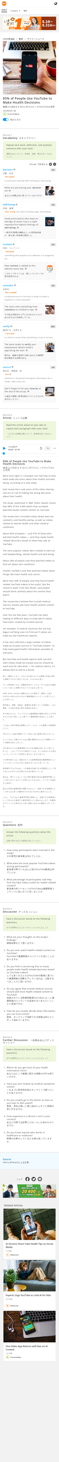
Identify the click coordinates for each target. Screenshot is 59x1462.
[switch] (6, 119)
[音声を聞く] (14, 170)
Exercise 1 (7, 135)
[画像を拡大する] (29, 68)
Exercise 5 (7, 1037)
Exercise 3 (7, 822)
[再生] (4, 448)
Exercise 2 (7, 415)
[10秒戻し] (41, 448)
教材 (25, 10)
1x (48, 448)
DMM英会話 (9, 38)
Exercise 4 (7, 908)
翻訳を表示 (15, 119)
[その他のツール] (55, 448)
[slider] (4, 453)
